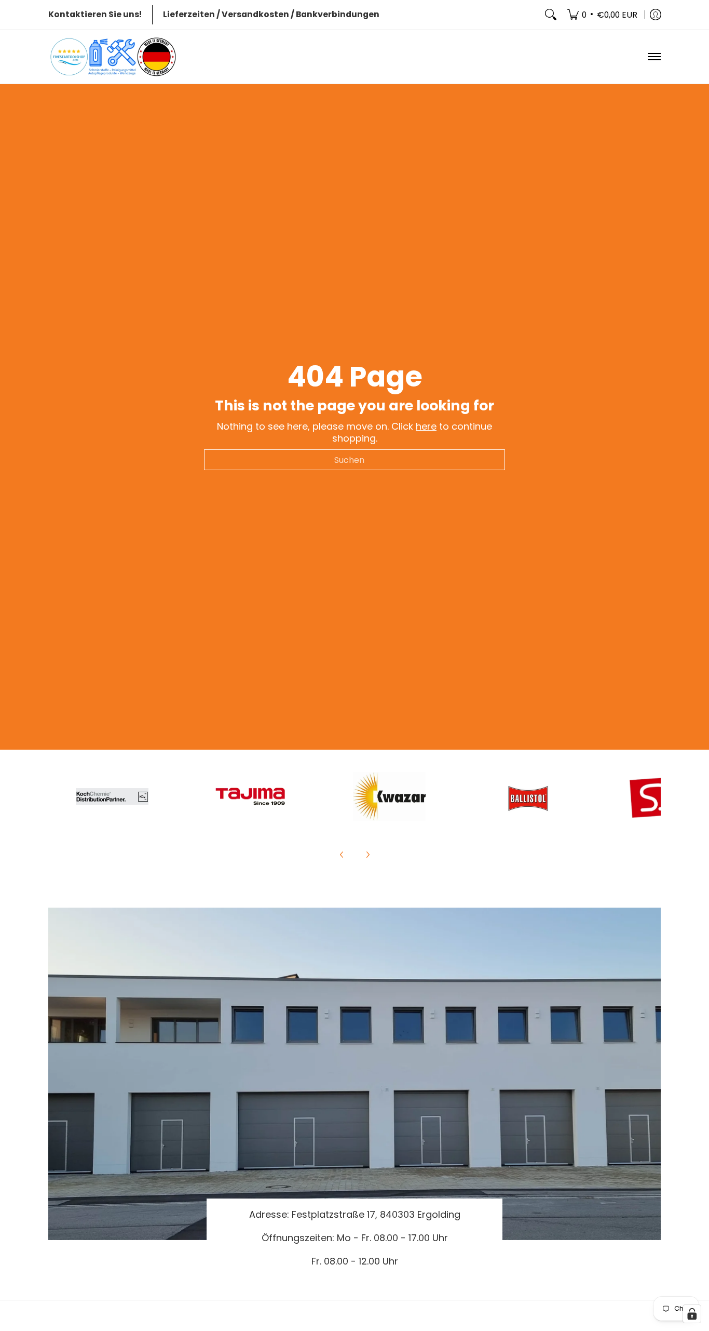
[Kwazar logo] (389, 796)
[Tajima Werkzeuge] (251, 797)
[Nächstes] (367, 854)
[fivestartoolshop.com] (113, 57)
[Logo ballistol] (527, 796)
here (426, 426)
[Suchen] (551, 15)
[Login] (655, 15)
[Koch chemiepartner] (112, 796)
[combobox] (354, 459)
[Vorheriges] (342, 854)
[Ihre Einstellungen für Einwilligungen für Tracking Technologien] (692, 1314)
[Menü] (654, 57)
